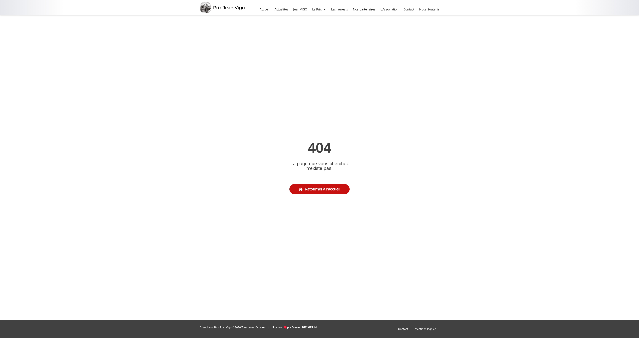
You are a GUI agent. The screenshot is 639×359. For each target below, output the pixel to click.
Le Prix (316, 9)
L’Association (389, 9)
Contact (409, 9)
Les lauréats (339, 9)
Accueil (265, 9)
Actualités (281, 9)
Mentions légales (425, 329)
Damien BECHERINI (304, 327)
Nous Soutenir (429, 9)
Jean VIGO (300, 9)
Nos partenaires (364, 9)
